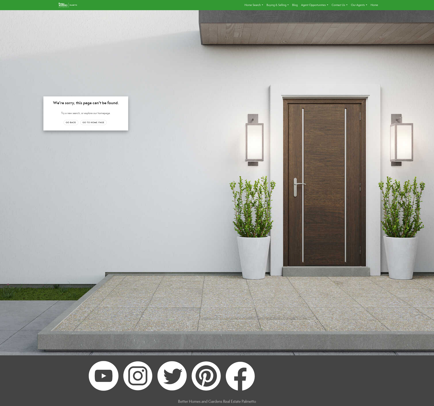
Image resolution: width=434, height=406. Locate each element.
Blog (295, 5)
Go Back (71, 122)
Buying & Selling (278, 6)
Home (374, 5)
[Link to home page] (69, 5)
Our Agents (360, 6)
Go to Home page (94, 122)
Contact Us (340, 6)
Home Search (254, 6)
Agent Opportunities (315, 6)
